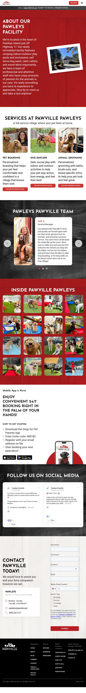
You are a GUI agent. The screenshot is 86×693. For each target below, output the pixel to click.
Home (32, 648)
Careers (33, 659)
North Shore (60, 656)
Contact (33, 663)
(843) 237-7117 (15, 613)
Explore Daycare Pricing (43, 185)
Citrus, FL (71, 658)
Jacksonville (60, 652)
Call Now (73, 3)
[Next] (78, 243)
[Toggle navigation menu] (82, 3)
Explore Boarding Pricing (15, 189)
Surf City (58, 660)
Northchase (60, 671)
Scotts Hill (59, 664)
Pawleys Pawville (18, 488)
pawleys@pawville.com (18, 608)
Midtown (58, 668)
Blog (32, 655)
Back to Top (79, 681)
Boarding (46, 652)
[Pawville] (6, 3)
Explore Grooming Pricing (70, 185)
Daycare (46, 648)
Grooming (47, 655)
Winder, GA (72, 654)
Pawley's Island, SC (75, 650)
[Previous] (7, 243)
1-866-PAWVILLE (30, 8)
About (32, 652)
